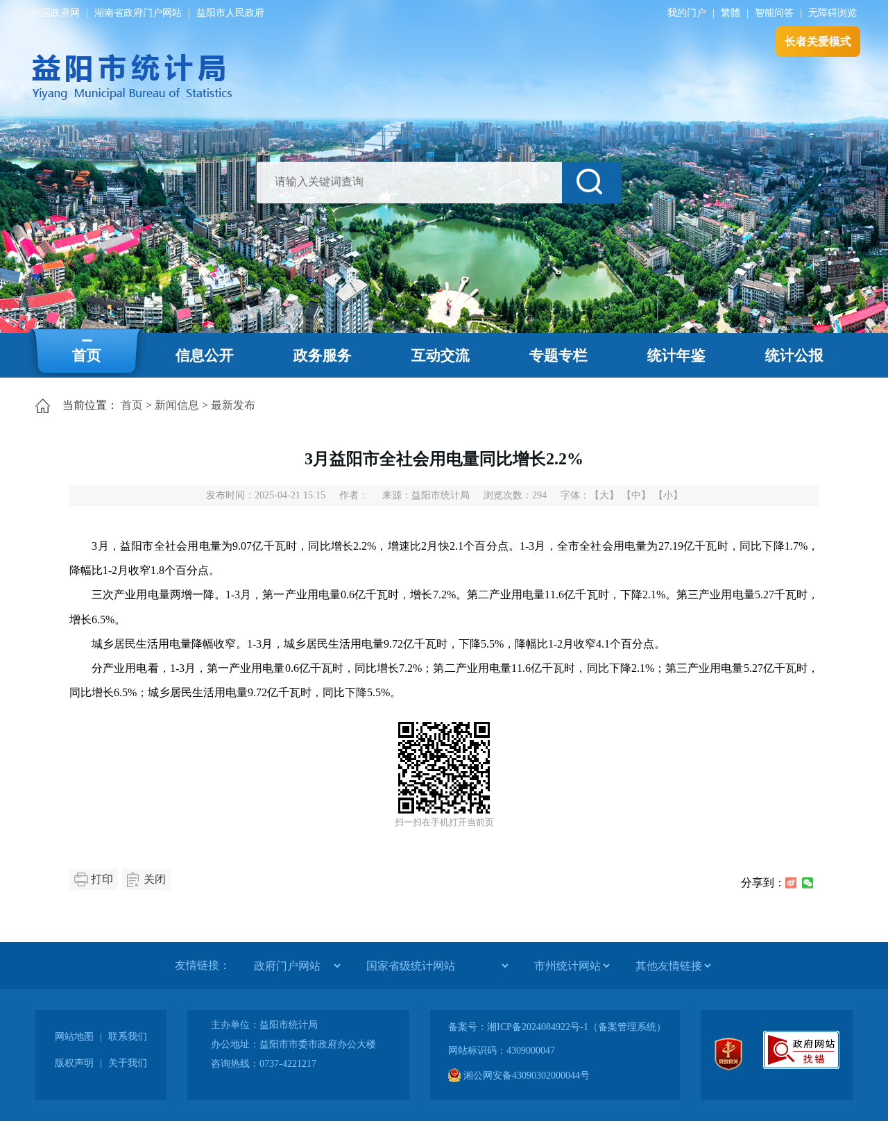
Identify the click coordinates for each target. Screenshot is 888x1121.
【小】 (668, 495)
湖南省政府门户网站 (138, 13)
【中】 (636, 495)
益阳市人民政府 (230, 13)
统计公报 (794, 355)
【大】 (604, 495)
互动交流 (440, 355)
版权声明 (74, 1063)
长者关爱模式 (818, 41)
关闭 (155, 879)
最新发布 (233, 405)
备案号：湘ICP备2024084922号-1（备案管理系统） (557, 1027)
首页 (86, 355)
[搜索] (592, 182)
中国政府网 (55, 13)
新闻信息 (177, 405)
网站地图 (74, 1036)
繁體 (730, 13)
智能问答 (774, 13)
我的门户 (686, 13)
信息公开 (205, 355)
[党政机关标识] (728, 1067)
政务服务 (322, 355)
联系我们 (127, 1036)
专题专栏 (558, 355)
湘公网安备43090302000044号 (525, 1075)
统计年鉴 (676, 355)
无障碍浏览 (832, 13)
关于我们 (127, 1063)
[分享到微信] (807, 882)
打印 (102, 879)
